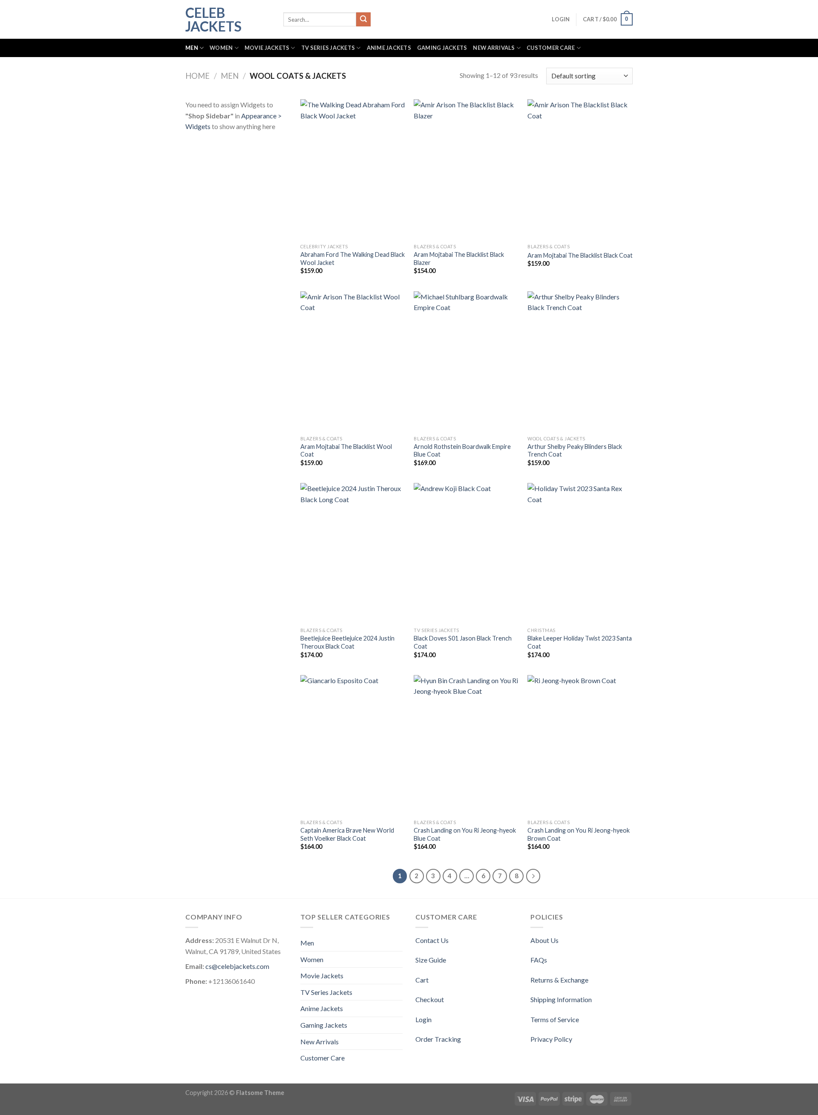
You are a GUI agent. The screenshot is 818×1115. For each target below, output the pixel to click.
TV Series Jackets (328, 47)
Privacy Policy (551, 1039)
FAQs (538, 960)
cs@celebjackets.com (237, 966)
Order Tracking (438, 1039)
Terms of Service (554, 1019)
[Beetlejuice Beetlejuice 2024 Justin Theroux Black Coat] (353, 553)
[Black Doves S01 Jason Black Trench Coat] (466, 553)
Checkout (429, 999)
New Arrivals (494, 47)
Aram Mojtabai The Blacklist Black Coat (580, 255)
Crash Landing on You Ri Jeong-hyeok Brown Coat (578, 834)
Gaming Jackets (442, 47)
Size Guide (430, 960)
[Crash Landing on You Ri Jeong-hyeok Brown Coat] (580, 745)
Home (197, 75)
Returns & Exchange (559, 980)
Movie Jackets (267, 47)
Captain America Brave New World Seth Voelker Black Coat (347, 834)
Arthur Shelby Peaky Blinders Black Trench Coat (574, 450)
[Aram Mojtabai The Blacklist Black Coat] (580, 169)
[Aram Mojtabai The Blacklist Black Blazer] (466, 169)
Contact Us (432, 940)
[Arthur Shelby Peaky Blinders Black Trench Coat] (580, 361)
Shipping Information (561, 999)
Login (423, 1019)
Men (191, 47)
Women (221, 47)
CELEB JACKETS (213, 19)
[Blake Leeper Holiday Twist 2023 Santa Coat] (580, 553)
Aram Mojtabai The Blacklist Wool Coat (346, 450)
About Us (544, 940)
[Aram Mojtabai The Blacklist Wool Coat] (353, 361)
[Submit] (363, 19)
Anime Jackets (389, 47)
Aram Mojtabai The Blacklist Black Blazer (459, 258)
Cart (422, 980)
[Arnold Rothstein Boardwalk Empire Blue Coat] (466, 361)
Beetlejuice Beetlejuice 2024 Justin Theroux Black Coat (347, 642)
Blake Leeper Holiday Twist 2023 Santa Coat (579, 642)
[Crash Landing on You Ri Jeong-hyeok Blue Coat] (466, 745)
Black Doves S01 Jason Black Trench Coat (463, 642)
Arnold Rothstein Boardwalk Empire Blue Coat (462, 450)
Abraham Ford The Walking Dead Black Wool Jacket (352, 258)
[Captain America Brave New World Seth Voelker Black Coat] (353, 745)
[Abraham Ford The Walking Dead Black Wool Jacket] (353, 169)
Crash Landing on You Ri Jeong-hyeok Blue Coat (465, 834)
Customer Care (551, 47)
